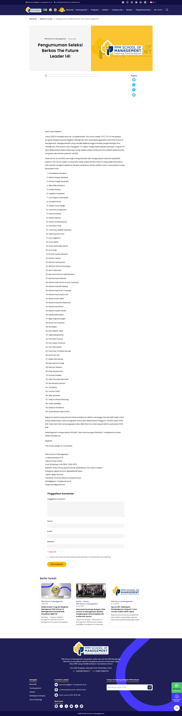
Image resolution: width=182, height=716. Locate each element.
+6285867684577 (83, 671)
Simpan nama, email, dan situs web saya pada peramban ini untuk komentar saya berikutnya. (80, 557)
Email (50, 531)
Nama (50, 521)
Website (50, 541)
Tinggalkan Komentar (56, 499)
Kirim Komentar (57, 564)
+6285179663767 (102, 671)
